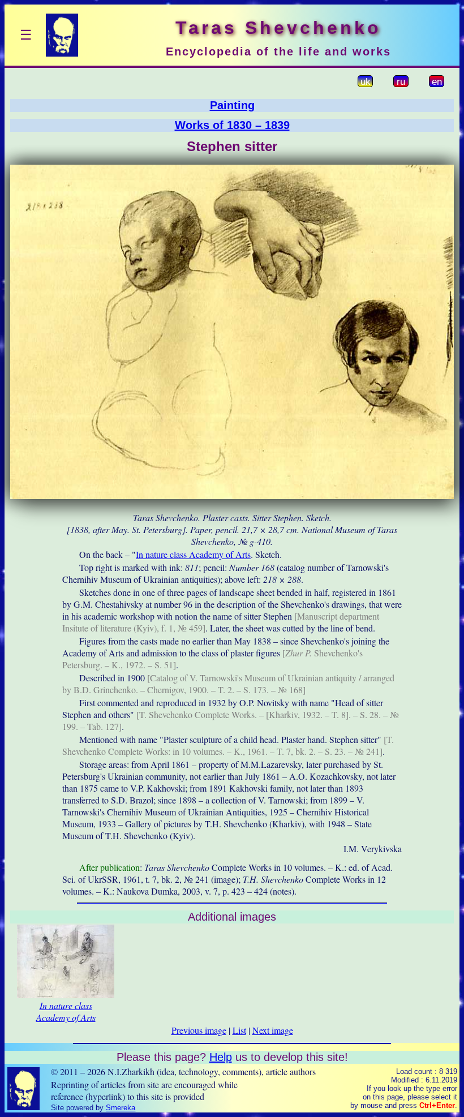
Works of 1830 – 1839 (232, 125)
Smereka (120, 1107)
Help (220, 1057)
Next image (272, 1030)
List (239, 1030)
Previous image (198, 1030)
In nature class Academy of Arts (193, 554)
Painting (232, 105)
